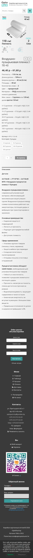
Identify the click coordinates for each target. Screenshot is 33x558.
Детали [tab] (5, 174)
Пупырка (13, 139)
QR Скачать (15, 475)
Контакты (16, 404)
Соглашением (24, 551)
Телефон (7, 486)
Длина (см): (16, 337)
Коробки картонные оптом (18, 3)
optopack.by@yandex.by (16, 414)
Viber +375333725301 (16, 423)
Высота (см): (16, 350)
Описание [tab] (6, 169)
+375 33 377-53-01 (16, 420)
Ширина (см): (17, 344)
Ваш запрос (8, 492)
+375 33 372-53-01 (16, 417)
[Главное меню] (30, 11)
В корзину (21, 158)
